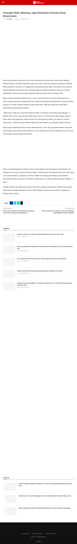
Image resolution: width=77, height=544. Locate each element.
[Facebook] (36, 526)
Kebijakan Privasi (51, 533)
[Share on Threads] (21, 203)
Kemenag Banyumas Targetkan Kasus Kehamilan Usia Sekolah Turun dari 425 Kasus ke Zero (44, 247)
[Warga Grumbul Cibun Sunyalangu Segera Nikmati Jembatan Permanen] (9, 274)
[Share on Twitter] (15, 203)
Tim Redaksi (9, 19)
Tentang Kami (25, 533)
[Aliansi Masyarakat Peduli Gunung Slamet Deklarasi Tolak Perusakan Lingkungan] (11, 511)
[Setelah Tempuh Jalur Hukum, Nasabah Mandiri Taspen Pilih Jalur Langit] (9, 237)
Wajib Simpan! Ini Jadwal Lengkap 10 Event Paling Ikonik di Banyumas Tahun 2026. (45, 496)
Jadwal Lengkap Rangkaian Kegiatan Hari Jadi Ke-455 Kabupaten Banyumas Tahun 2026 (45, 484)
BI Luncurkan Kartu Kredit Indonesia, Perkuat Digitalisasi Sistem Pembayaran (41, 258)
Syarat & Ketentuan (37, 533)
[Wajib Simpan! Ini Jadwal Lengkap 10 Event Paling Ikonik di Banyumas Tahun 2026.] (11, 499)
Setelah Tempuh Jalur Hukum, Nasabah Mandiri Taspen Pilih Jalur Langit (40, 234)
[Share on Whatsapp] (18, 203)
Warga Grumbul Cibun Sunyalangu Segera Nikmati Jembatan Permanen (40, 271)
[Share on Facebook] (11, 203)
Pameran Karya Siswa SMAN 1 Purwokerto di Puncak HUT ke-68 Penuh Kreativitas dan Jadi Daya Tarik (44, 284)
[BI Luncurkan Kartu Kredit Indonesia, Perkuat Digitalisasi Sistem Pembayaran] (9, 262)
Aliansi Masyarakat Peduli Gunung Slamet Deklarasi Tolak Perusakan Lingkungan (44, 508)
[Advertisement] (38, 151)
